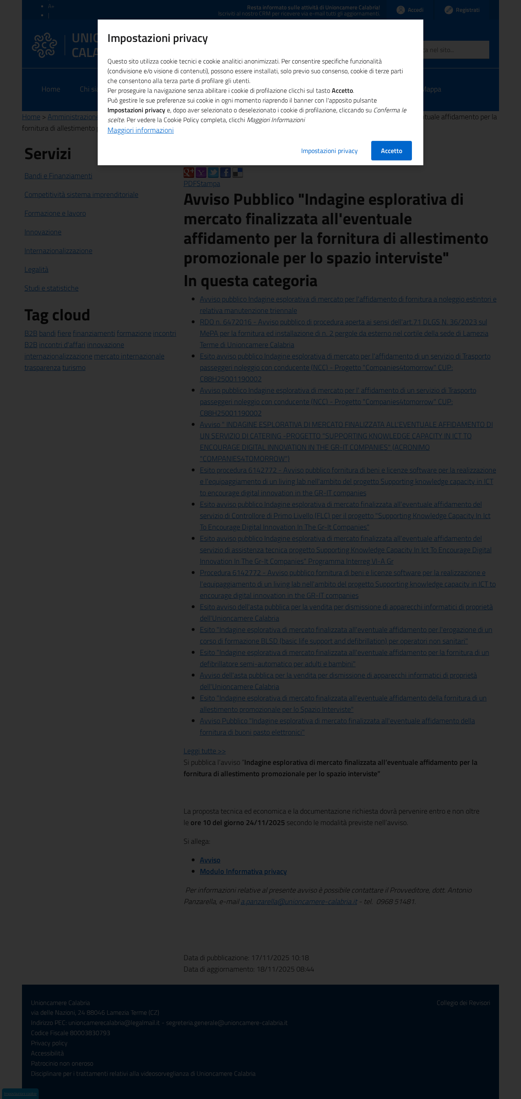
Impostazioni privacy (329, 150)
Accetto (391, 150)
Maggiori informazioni (140, 130)
